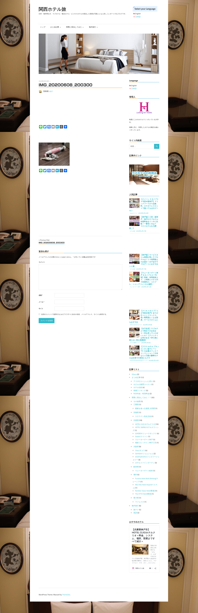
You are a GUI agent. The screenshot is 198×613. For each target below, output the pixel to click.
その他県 (136, 401)
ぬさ (51, 91)
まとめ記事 (54, 27)
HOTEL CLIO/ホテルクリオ (145, 424)
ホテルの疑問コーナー (142, 384)
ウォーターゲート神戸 (144, 439)
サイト (41, 308)
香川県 (136, 497)
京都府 (136, 412)
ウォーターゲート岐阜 (144, 470)
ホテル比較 (137, 387)
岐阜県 (136, 466)
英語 (135, 512)
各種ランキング (139, 390)
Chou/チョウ (140, 450)
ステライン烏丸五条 (143, 416)
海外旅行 (92, 27)
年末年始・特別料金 (141, 393)
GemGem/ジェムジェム (144, 453)
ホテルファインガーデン (144, 462)
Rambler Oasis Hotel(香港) (145, 490)
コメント (42, 262)
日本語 (138, 16)
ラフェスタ (139, 501)
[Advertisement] (80, 109)
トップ (42, 27)
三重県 (136, 404)
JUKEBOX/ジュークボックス (146, 433)
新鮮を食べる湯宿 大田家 (145, 408)
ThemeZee (66, 594)
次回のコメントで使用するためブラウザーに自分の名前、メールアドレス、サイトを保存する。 (74, 314)
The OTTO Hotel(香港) (143, 494)
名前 (41, 295)
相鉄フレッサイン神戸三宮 (145, 442)
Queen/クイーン (141, 436)
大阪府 (136, 446)
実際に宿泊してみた (74, 27)
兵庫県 (136, 420)
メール (41, 302)
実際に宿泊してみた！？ (141, 397)
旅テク (136, 509)
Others (134, 374)
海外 (135, 474)
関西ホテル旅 (52, 9)
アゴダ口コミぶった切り (143, 381)
